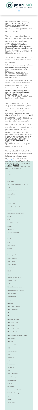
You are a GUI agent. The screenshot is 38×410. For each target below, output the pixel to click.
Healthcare (10, 267)
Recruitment (11, 364)
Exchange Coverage (13, 232)
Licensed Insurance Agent (14, 287)
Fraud (9, 239)
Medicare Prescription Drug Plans (17, 335)
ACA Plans (10, 181)
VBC (8, 396)
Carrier (9, 216)
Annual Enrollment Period (14, 207)
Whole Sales (11, 402)
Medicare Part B (12, 332)
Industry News (26, 29)
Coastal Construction (13, 223)
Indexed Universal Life (14, 277)
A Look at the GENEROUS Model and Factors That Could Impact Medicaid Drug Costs (18, 92)
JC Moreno (10, 284)
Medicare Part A (12, 325)
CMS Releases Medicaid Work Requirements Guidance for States (16, 69)
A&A (8, 171)
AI (8, 200)
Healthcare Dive (13, 73)
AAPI (9, 175)
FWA (8, 242)
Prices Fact (10, 357)
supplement (10, 386)
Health (9, 252)
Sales (8, 370)
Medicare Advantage (13, 319)
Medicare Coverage (13, 322)
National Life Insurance (14, 345)
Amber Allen (11, 203)
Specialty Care (11, 380)
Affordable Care (12, 190)
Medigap (10, 341)
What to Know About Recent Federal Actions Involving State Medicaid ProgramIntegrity (17, 46)
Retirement (10, 367)
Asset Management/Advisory (15, 213)
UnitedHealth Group (13, 393)
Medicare (16, 31)
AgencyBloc (11, 194)
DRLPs (9, 226)
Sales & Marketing (12, 373)
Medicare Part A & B (13, 329)
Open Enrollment (12, 351)
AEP (8, 187)
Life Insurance (11, 293)
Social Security (11, 377)
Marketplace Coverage (13, 306)
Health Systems (11, 264)
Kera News (11, 144)
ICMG (9, 271)
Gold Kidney (11, 245)
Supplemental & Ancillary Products (17, 390)
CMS (7, 76)
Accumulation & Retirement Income (17, 184)
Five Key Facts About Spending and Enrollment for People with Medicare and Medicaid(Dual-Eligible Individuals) (17, 24)
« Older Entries (10, 160)
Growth (9, 248)
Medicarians (11, 338)
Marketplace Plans (12, 309)
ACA (28, 144)
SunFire (9, 383)
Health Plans (11, 261)
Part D (9, 354)
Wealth (9, 399)
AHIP (9, 197)
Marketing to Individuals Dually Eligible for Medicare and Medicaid (19, 114)
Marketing (10, 303)
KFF (8, 29)
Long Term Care (12, 300)
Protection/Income (12, 361)
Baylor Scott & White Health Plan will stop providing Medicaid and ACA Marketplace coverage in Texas (18, 139)
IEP (8, 274)
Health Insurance (12, 258)
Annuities (10, 210)
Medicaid (8, 31)
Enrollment (10, 229)
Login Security (11, 296)
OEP (8, 348)
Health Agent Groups (13, 255)
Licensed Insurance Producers (15, 290)
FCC (8, 235)
